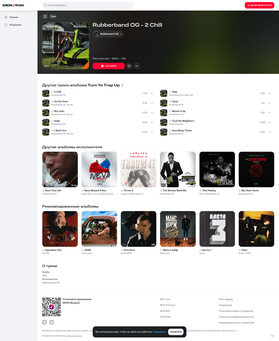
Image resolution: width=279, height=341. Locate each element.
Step (174, 92)
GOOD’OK (165, 317)
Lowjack (124, 193)
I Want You (60, 130)
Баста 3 (206, 250)
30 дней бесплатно (259, 5)
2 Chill (57, 92)
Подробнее (159, 332)
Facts (175, 101)
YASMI (248, 253)
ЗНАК (87, 250)
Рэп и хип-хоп (101, 58)
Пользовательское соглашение (236, 311)
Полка (241, 253)
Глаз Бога (129, 250)
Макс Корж (165, 253)
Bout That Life (53, 190)
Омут (245, 250)
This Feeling (209, 190)
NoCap (70, 114)
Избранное (15, 25)
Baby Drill (189, 95)
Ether (201, 193)
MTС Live (165, 299)
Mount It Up (178, 111)
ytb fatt (70, 104)
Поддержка (225, 305)
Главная (13, 17)
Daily (57, 121)
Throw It (128, 190)
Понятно (175, 332)
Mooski (70, 133)
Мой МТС (165, 311)
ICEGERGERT (126, 253)
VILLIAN (45, 253)
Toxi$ (83, 253)
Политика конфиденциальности (236, 317)
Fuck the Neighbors (183, 121)
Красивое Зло (53, 250)
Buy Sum (59, 111)
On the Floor (61, 101)
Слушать (111, 66)
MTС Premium (167, 305)
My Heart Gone (250, 190)
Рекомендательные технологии (236, 323)
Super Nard (86, 193)
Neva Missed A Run (95, 190)
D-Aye (95, 193)
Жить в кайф (170, 250)
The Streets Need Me (174, 190)
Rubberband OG (58, 95)
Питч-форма (226, 299)
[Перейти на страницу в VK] (51, 322)
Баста (201, 253)
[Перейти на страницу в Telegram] (44, 322)
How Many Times (182, 130)
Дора (89, 253)
